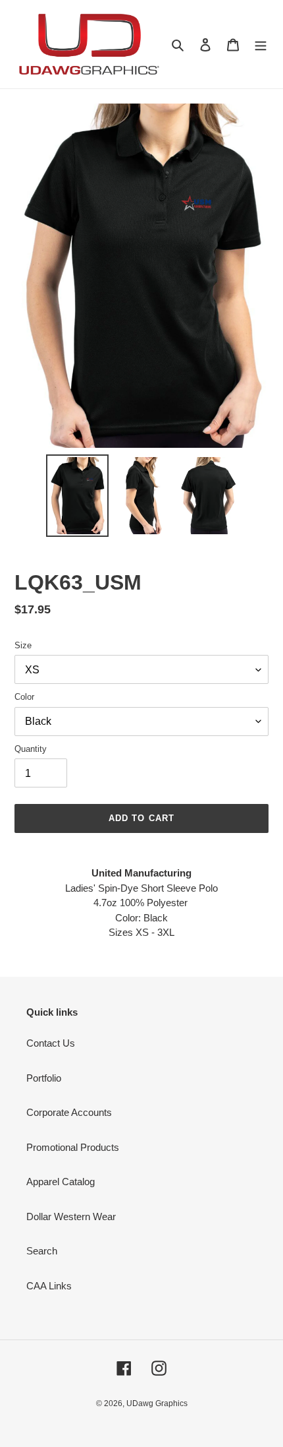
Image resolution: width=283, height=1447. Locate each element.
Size (23, 645)
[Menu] (260, 44)
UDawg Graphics (157, 1403)
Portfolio (43, 1078)
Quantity (30, 749)
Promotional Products (72, 1147)
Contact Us (50, 1043)
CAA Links (49, 1285)
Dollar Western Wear (71, 1216)
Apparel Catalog (60, 1181)
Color (24, 697)
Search (41, 1250)
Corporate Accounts (69, 1112)
